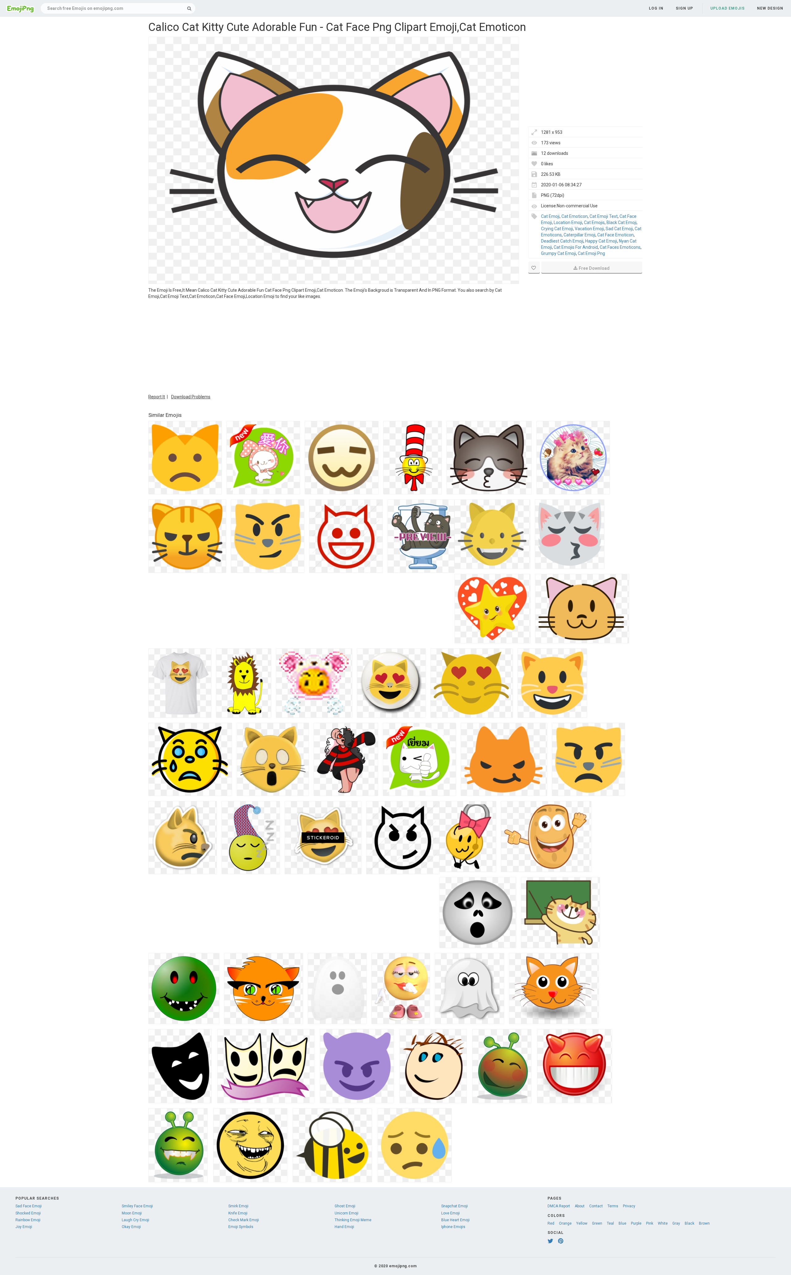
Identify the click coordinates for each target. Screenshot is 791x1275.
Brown (704, 1223)
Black (689, 1223)
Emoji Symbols (240, 1227)
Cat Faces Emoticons (620, 247)
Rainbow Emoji (27, 1220)
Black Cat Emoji (622, 222)
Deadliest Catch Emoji (562, 241)
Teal (610, 1223)
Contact (596, 1206)
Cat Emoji (550, 216)
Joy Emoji (23, 1227)
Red (551, 1223)
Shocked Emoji (28, 1213)
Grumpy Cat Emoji (558, 253)
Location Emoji (568, 222)
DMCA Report (559, 1206)
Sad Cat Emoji (619, 228)
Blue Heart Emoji (455, 1220)
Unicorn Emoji (346, 1213)
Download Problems (190, 396)
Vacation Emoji (589, 228)
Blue (622, 1223)
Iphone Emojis (453, 1227)
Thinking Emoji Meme (353, 1220)
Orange (565, 1223)
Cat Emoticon (574, 216)
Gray (676, 1223)
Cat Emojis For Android (576, 247)
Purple (636, 1223)
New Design (770, 8)
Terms (612, 1206)
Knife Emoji (237, 1213)
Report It (156, 396)
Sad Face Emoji (28, 1206)
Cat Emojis (594, 222)
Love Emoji (450, 1213)
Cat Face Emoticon (615, 234)
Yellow (581, 1223)
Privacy (629, 1206)
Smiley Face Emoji (137, 1206)
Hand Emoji (344, 1227)
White (663, 1223)
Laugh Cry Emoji (135, 1220)
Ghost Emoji (345, 1206)
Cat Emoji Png (591, 253)
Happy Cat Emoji (601, 241)
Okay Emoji (131, 1227)
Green (597, 1223)
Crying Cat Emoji (557, 228)
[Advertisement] (333, 346)
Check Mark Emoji (243, 1220)
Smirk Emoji (238, 1206)
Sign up (684, 8)
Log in (656, 8)
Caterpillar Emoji (579, 234)
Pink (649, 1223)
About (580, 1206)
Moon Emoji (132, 1213)
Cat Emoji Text (604, 216)
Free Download (594, 268)
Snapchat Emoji (454, 1206)
